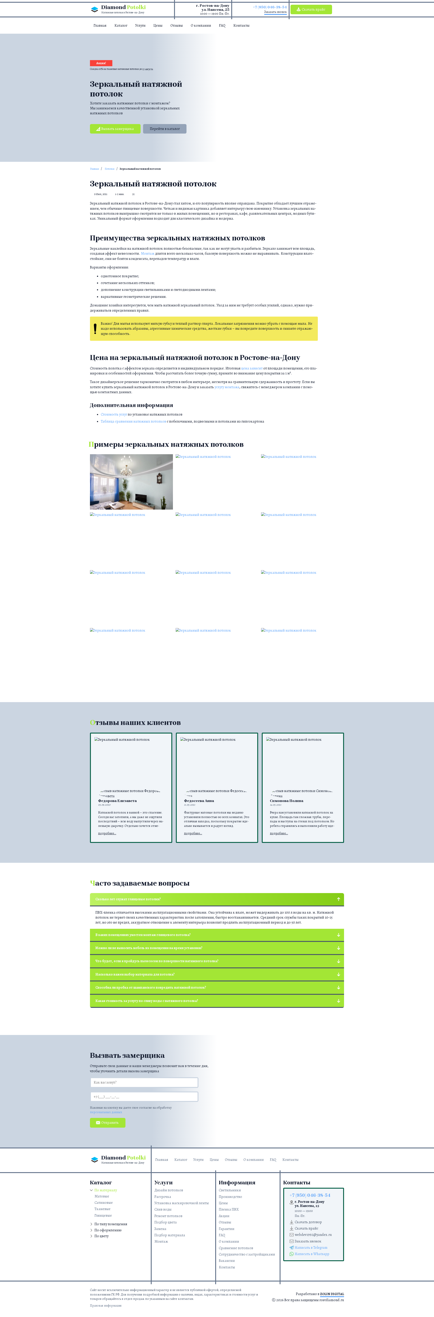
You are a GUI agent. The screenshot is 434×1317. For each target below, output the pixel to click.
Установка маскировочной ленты (181, 1203)
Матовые (101, 1196)
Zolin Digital (332, 1294)
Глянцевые (103, 1215)
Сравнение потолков (236, 1248)
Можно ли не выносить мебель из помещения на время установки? (149, 947)
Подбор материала (169, 1235)
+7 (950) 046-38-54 (270, 7)
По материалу (105, 1190)
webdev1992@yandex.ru (313, 1234)
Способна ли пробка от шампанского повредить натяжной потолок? (150, 987)
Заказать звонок (275, 12)
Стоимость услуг (114, 414)
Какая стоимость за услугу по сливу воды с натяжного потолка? (146, 1000)
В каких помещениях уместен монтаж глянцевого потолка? (143, 934)
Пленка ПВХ (229, 1209)
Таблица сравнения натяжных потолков (133, 421)
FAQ (222, 25)
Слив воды (163, 1209)
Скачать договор (308, 1222)
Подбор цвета (165, 1222)
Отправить (110, 1122)
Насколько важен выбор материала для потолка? (135, 974)
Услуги (140, 25)
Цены (158, 25)
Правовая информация (106, 1305)
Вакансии (227, 1260)
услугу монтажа (227, 387)
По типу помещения (110, 1224)
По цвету (101, 1236)
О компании (201, 25)
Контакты (241, 25)
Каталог (120, 25)
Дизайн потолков (168, 1190)
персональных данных (106, 1112)
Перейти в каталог (165, 128)
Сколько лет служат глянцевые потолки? (128, 899)
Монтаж (147, 253)
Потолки (109, 169)
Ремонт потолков (168, 1216)
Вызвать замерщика (117, 128)
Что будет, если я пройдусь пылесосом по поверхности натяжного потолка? (157, 961)
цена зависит (252, 368)
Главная (100, 25)
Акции (224, 1216)
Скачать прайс (313, 9)
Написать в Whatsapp (312, 1253)
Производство (230, 1196)
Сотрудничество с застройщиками (247, 1254)
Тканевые (102, 1208)
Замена (160, 1228)
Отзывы (176, 25)
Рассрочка (162, 1196)
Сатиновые (103, 1202)
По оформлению (108, 1230)
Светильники (230, 1190)
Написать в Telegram (311, 1247)
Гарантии (226, 1228)
